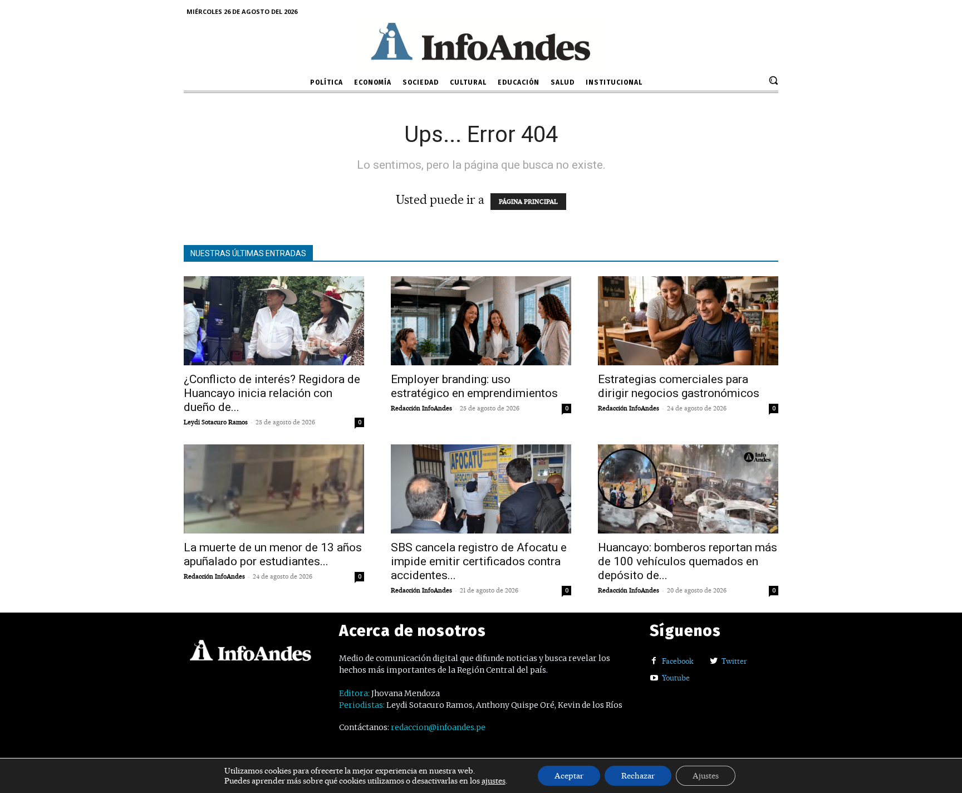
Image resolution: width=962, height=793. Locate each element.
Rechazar (638, 776)
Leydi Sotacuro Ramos (216, 422)
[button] (773, 80)
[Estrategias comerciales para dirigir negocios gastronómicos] (688, 320)
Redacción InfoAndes (421, 408)
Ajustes (706, 776)
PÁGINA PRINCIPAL (528, 201)
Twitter (734, 661)
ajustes (493, 781)
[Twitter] (713, 661)
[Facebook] (654, 661)
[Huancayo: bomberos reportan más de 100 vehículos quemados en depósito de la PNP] (688, 488)
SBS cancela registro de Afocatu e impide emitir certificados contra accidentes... (479, 561)
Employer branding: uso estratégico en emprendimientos (474, 386)
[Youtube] (654, 678)
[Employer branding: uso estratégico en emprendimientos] (481, 320)
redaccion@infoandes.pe (438, 727)
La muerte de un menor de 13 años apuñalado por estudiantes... (273, 554)
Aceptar (568, 776)
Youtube (676, 677)
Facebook (678, 661)
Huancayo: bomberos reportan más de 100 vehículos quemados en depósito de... (687, 561)
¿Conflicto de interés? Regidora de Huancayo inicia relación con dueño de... (272, 393)
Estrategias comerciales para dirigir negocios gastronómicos (678, 386)
